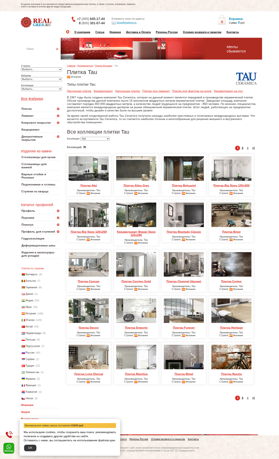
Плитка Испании (103, 65)
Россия (30, 352)
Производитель (85, 65)
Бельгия (31, 280)
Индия (29, 300)
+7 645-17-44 (91, 19)
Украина (30, 378)
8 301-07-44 (92, 23)
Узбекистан (32, 372)
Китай (29, 326)
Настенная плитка (45, 54)
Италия (30, 320)
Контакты (233, 32)
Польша (30, 339)
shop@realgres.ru (127, 22)
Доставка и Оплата (138, 32)
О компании (82, 32)
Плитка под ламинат (156, 91)
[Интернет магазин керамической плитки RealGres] (36, 22)
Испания (31, 313)
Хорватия (31, 391)
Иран (29, 306)
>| (253, 148)
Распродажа (30, 418)
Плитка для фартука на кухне (192, 91)
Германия (31, 287)
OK (30, 447)
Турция (30, 365)
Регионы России (167, 32)
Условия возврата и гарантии (202, 32)
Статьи (99, 32)
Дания (29, 293)
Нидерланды (33, 333)
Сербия (30, 359)
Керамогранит (103, 91)
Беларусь (32, 274)
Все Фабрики (32, 99)
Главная (71, 65)
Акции (25, 412)
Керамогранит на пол (228, 91)
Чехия (29, 398)
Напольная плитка (127, 91)
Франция (31, 385)
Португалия (33, 346)
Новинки (115, 32)
